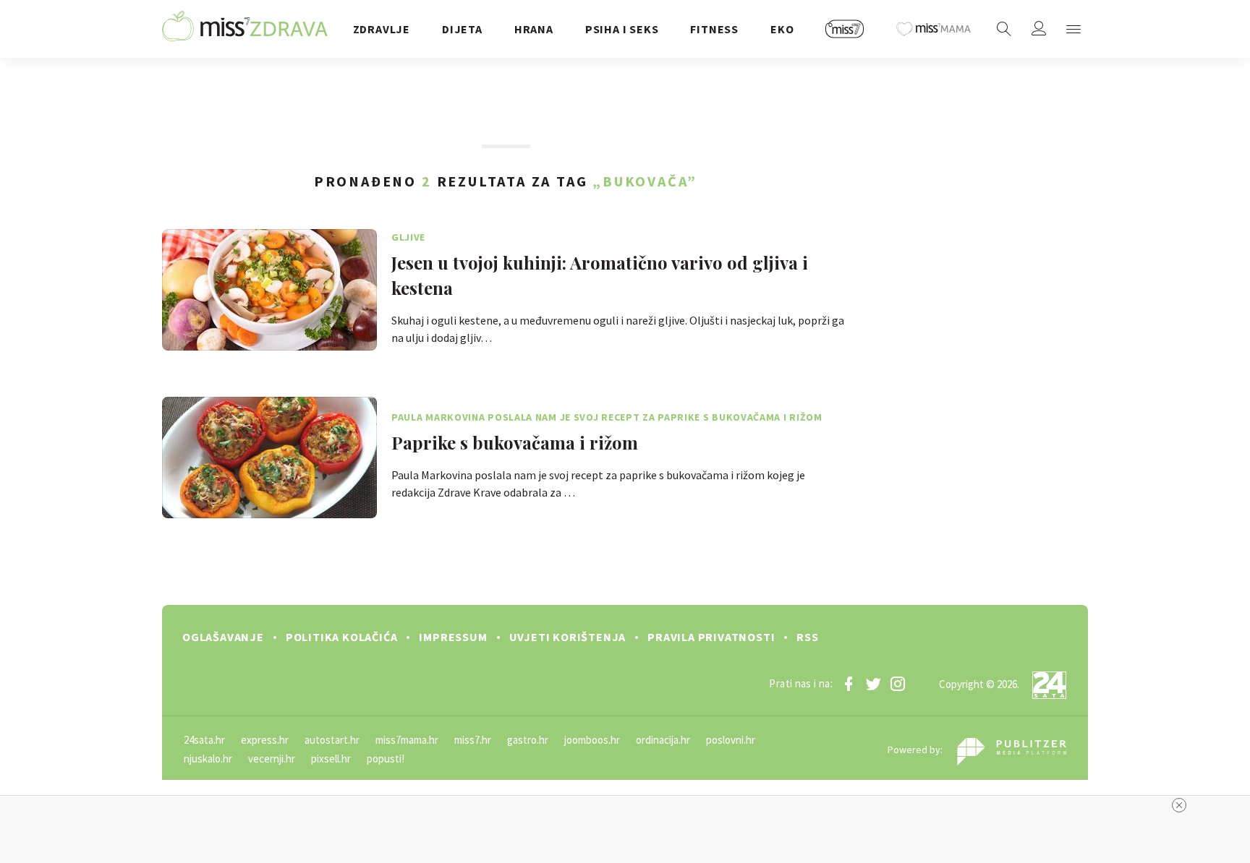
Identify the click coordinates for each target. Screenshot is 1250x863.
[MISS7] (844, 29)
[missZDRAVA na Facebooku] (848, 683)
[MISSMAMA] (933, 29)
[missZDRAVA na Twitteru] (873, 683)
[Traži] (1004, 28)
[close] (1179, 805)
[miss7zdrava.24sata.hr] (245, 29)
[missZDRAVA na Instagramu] (897, 683)
